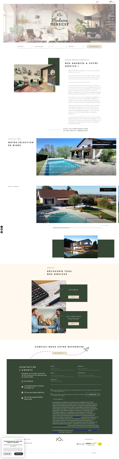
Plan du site (66, 452)
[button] (107, 225)
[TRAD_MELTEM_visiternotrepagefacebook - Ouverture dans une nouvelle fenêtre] (2, 227)
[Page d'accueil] (59, 440)
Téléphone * (82, 372)
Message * (54, 379)
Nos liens (83, 452)
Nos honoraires (59, 452)
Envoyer (93, 394)
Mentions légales (73, 452)
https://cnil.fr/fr (77, 417)
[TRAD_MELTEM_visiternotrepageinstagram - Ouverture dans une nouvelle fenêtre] (2, 232)
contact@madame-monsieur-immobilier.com (34, 387)
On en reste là (18, 439)
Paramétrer (7, 453)
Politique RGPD (89, 452)
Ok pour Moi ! (18, 453)
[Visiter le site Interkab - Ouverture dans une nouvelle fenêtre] (91, 443)
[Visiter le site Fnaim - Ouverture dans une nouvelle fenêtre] (100, 443)
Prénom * (81, 366)
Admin (78, 452)
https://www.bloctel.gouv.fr (59, 425)
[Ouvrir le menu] (97, 2)
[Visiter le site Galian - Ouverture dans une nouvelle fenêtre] (80, 444)
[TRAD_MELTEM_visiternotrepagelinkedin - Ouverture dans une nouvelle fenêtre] (2, 229)
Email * (53, 372)
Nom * (53, 366)
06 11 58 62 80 (28, 381)
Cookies (94, 452)
